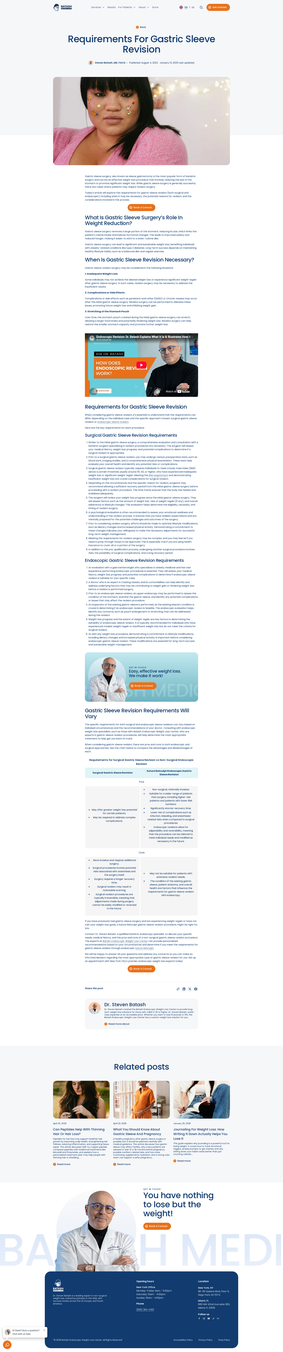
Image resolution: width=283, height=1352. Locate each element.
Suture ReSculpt (144, 948)
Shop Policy (224, 1339)
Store (155, 7)
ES (193, 7)
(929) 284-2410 (145, 1309)
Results (111, 7)
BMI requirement (158, 475)
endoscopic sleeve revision (113, 422)
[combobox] (184, 7)
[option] (193, 7)
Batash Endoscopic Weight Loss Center (125, 941)
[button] (98, 7)
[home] (62, 7)
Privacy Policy (205, 1339)
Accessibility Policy (183, 1339)
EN (186, 7)
